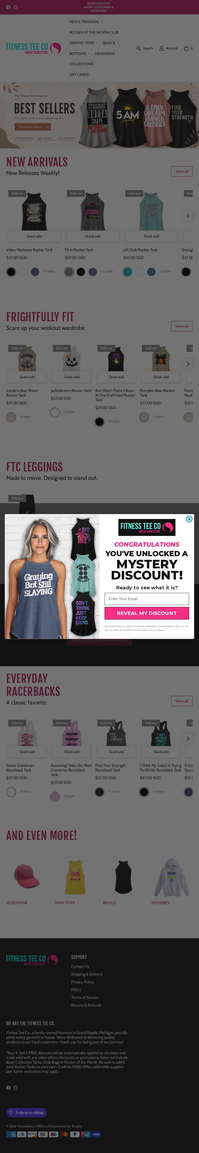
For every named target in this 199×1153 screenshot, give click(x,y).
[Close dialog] (189, 519)
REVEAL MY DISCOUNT (147, 613)
